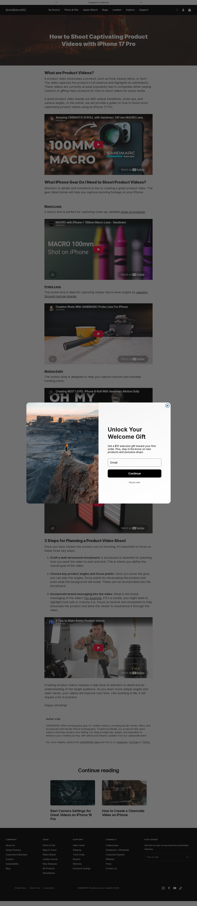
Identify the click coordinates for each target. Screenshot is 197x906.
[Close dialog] (167, 406)
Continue (134, 473)
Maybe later (134, 482)
